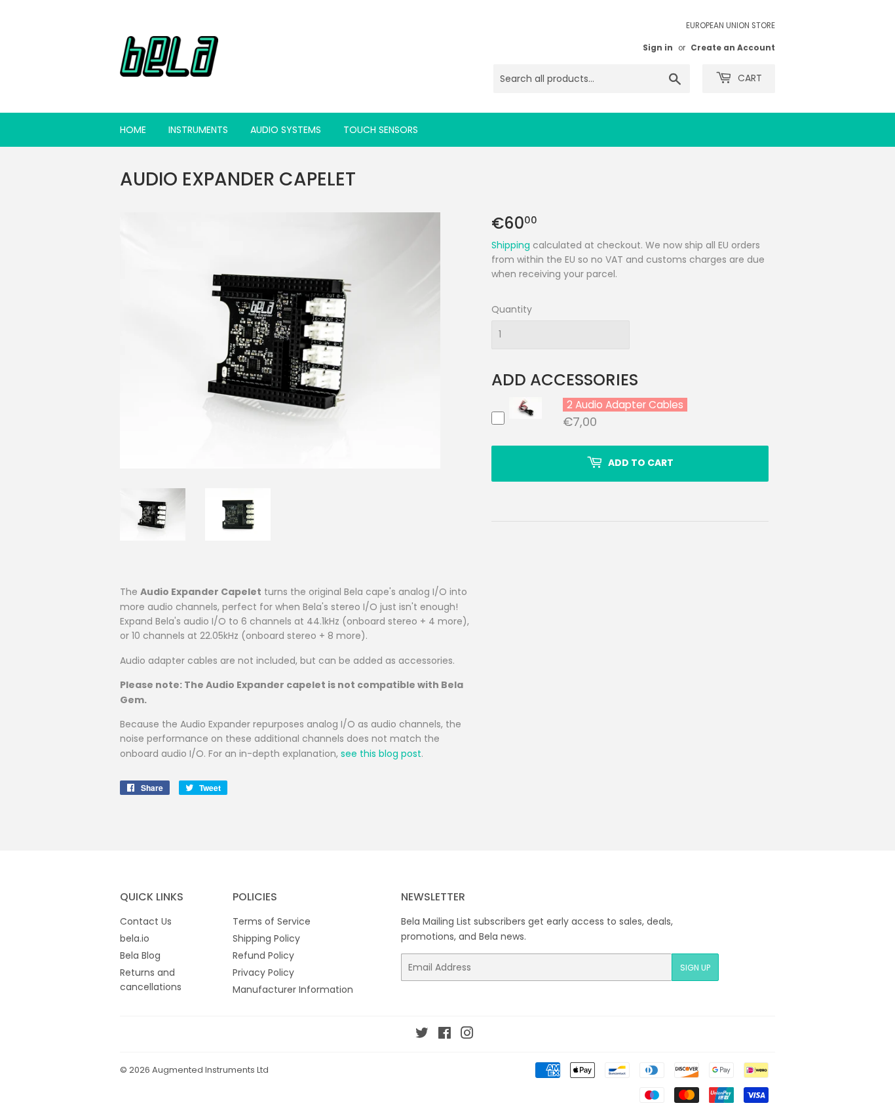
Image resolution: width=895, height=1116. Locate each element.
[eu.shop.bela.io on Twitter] (421, 1034)
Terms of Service (272, 921)
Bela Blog (140, 955)
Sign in (658, 48)
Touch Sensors (380, 129)
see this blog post (381, 753)
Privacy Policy (263, 972)
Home (133, 129)
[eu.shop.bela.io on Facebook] (444, 1034)
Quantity (511, 309)
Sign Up (695, 967)
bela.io (134, 938)
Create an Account (733, 48)
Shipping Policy (266, 938)
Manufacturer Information (293, 989)
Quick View (525, 418)
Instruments (198, 129)
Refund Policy (263, 955)
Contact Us (146, 921)
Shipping (510, 245)
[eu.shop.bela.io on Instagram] (467, 1034)
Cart (748, 78)
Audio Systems (285, 129)
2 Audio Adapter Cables (625, 405)
